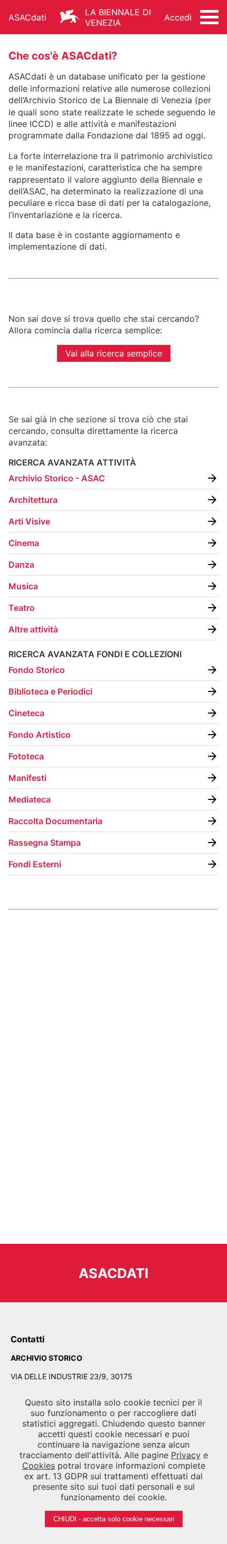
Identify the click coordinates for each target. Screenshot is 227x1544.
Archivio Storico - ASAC (56, 478)
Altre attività (33, 629)
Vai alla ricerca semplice (113, 353)
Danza (21, 564)
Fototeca (26, 756)
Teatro (21, 607)
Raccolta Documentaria (55, 821)
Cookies (38, 1465)
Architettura (33, 499)
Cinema (23, 543)
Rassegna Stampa (44, 842)
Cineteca (26, 713)
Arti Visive (29, 521)
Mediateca (29, 799)
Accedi (178, 17)
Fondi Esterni (34, 864)
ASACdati (27, 17)
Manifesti (27, 778)
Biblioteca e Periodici (50, 691)
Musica (23, 586)
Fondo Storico (36, 670)
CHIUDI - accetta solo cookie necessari (113, 1519)
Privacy (186, 1455)
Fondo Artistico (39, 734)
